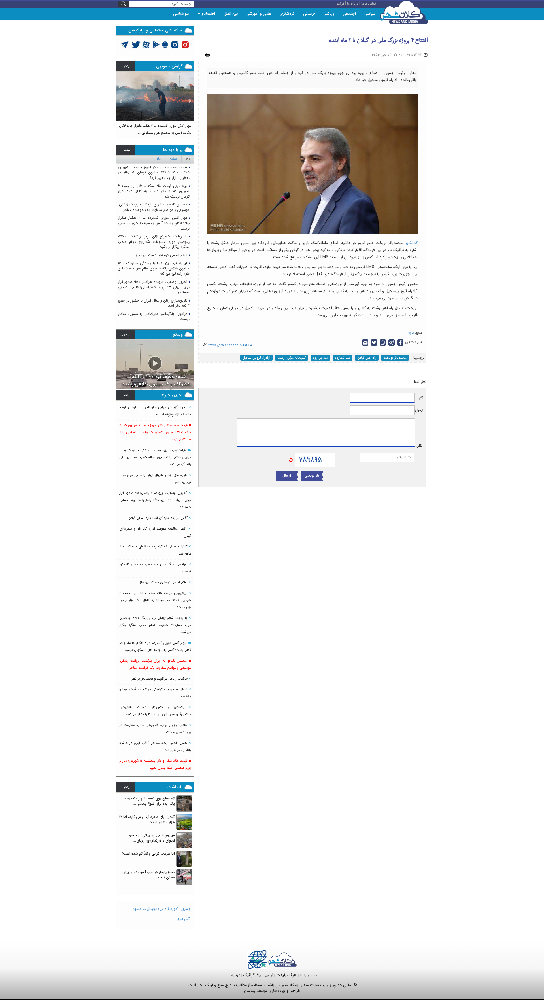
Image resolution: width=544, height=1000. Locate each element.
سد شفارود (342, 357)
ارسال (286, 476)
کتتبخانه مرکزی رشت (291, 357)
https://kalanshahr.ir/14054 (229, 345)
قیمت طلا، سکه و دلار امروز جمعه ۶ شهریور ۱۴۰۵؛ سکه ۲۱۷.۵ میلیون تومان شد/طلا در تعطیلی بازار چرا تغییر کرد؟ (154, 172)
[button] (120, 103)
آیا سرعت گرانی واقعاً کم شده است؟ (148, 854)
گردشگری (287, 13)
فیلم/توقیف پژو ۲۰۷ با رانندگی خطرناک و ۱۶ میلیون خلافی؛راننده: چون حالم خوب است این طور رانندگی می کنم (154, 268)
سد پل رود (320, 357)
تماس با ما (308, 975)
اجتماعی (349, 13)
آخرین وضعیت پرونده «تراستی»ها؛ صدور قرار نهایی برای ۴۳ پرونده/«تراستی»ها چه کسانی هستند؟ (154, 287)
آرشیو (269, 975)
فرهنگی (309, 13)
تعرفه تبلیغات (286, 975)
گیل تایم (183, 919)
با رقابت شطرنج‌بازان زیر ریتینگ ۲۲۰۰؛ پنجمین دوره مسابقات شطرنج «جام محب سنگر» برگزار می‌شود (154, 241)
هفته (173, 158)
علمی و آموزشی (258, 13)
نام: (420, 397)
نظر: (419, 446)
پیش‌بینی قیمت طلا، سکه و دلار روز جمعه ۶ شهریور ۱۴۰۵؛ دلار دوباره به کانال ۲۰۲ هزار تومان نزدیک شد (154, 191)
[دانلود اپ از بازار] (156, 44)
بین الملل (231, 13)
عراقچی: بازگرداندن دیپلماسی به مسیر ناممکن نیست (154, 316)
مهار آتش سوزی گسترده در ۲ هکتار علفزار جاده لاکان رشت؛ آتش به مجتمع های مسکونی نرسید (154, 223)
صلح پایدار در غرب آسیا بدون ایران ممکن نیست (148, 874)
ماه (159, 158)
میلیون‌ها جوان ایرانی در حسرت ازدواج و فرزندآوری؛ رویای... (151, 838)
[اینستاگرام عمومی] (185, 44)
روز (188, 158)
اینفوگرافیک (252, 975)
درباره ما (234, 975)
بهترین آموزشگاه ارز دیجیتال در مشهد (161, 909)
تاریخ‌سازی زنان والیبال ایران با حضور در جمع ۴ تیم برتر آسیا (154, 303)
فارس (410, 332)
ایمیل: (419, 410)
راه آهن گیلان (366, 357)
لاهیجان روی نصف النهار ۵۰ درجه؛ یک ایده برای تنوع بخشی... (149, 801)
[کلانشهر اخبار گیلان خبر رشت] (282, 959)
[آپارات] (146, 44)
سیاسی (369, 13)
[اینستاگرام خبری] (175, 44)
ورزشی (329, 13)
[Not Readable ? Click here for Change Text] (291, 459)
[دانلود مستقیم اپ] (165, 44)
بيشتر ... (125, 66)
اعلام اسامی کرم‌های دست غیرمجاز (161, 255)
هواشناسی (181, 13)
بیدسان (250, 991)
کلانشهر (411, 243)
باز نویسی (311, 476)
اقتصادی (207, 13)
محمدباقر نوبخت (395, 357)
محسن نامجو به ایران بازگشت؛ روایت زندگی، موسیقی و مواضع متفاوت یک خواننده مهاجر (154, 207)
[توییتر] (125, 44)
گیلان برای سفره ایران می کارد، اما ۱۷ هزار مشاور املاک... (147, 819)
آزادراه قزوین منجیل (256, 357)
